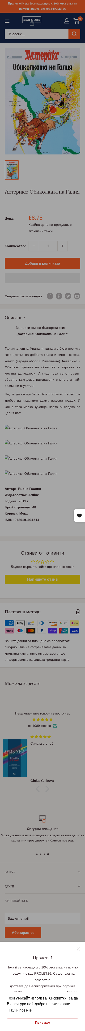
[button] (42, 278)
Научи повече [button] (20, 1010)
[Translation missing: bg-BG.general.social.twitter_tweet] (68, 296)
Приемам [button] (42, 1022)
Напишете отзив (42, 579)
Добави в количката (42, 263)
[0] (76, 21)
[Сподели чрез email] (77, 296)
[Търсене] (74, 34)
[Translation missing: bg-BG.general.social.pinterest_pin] (59, 296)
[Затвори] (78, 948)
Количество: (15, 246)
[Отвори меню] (7, 21)
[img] (42, 719)
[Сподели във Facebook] (50, 296)
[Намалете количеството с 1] (34, 246)
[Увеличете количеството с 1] (63, 246)
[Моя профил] (66, 20)
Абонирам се (23, 933)
